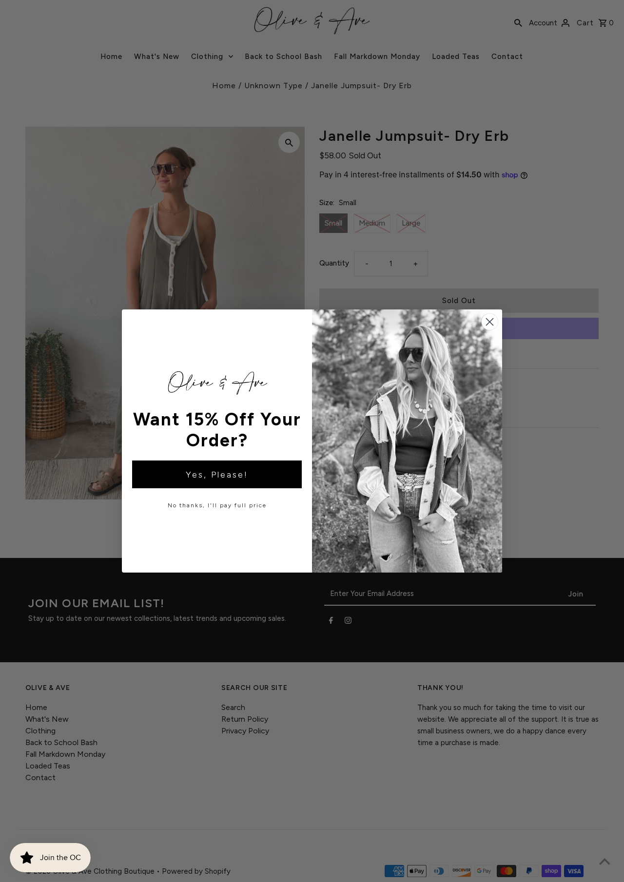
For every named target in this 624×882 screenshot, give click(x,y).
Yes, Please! (217, 474)
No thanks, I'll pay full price (217, 505)
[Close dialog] (489, 321)
